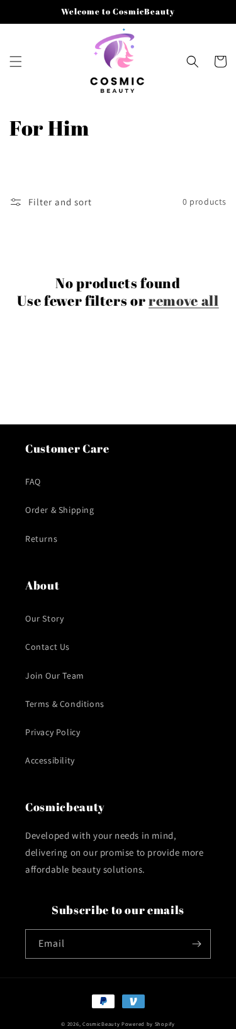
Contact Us (47, 646)
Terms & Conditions (64, 703)
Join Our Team (54, 675)
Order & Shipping (59, 509)
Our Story (44, 618)
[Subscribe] (196, 944)
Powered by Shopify (148, 1023)
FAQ (33, 481)
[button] (16, 61)
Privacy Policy (52, 732)
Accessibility (50, 760)
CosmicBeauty (101, 1023)
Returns (41, 538)
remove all (184, 301)
